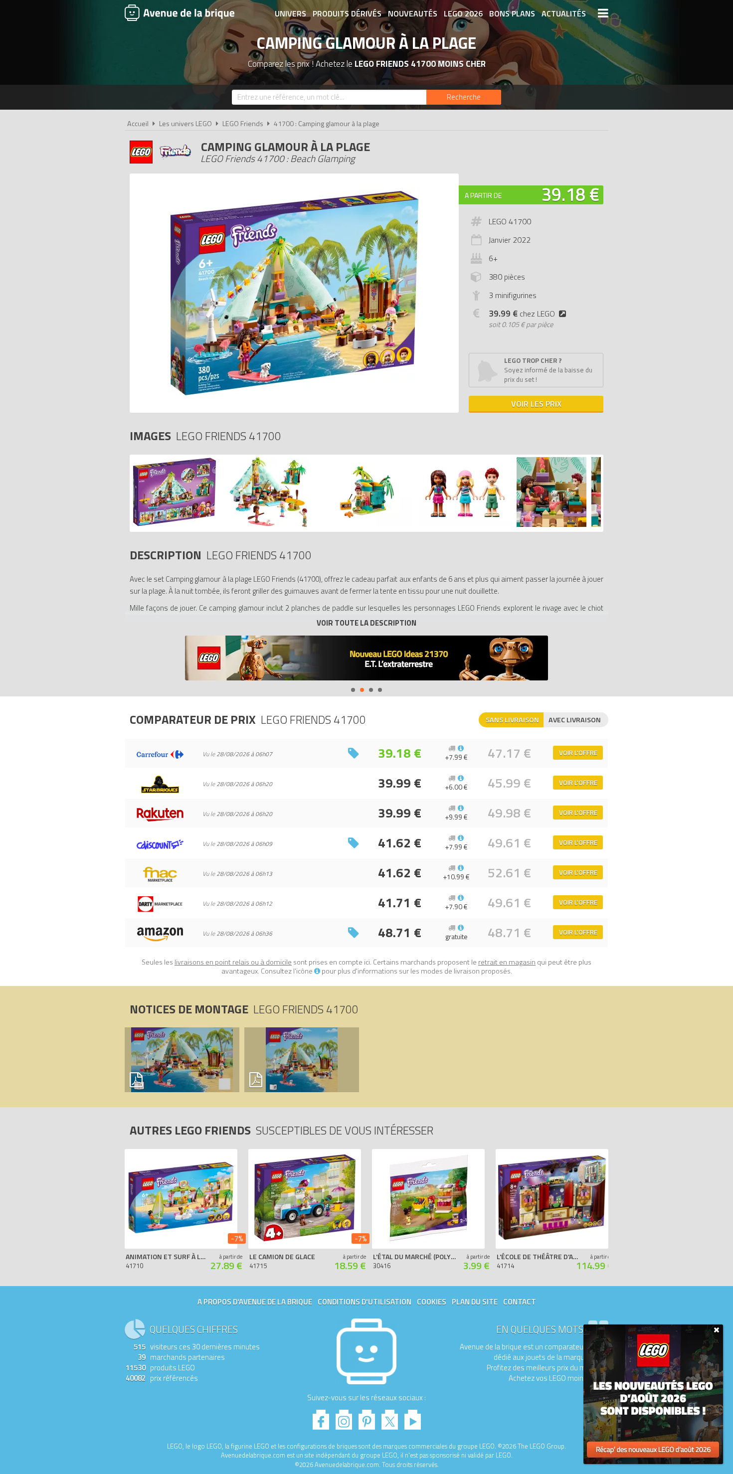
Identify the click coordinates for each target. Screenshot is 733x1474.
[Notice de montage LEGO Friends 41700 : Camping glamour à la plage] (181, 1059)
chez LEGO (522, 314)
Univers (290, 13)
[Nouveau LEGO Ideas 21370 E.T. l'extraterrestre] (366, 659)
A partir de (483, 195)
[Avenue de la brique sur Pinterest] (366, 1417)
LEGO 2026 (463, 13)
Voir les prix (536, 404)
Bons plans (512, 13)
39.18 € (570, 194)
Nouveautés (412, 13)
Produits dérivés (347, 13)
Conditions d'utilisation (364, 1302)
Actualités (564, 13)
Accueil (138, 123)
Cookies (431, 1302)
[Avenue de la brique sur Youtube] (412, 1417)
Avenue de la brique (179, 12)
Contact (519, 1302)
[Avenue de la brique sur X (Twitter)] (389, 1417)
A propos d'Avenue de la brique (254, 1302)
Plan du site (475, 1302)
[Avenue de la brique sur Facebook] (321, 1417)
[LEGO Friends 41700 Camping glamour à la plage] (174, 524)
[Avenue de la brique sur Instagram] (344, 1417)
